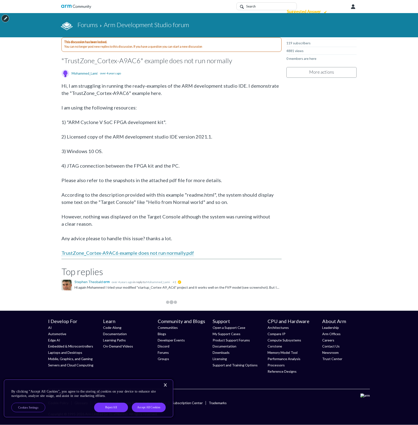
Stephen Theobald (89, 282)
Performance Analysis (284, 359)
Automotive (57, 334)
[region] (88, 398)
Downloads (221, 352)
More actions (321, 72)
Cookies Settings (28, 407)
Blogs (162, 334)
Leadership (330, 327)
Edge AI (54, 340)
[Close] (165, 385)
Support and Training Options (235, 365)
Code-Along (112, 327)
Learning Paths (114, 340)
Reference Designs (282, 371)
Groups (163, 359)
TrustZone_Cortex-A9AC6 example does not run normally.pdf (127, 253)
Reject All (111, 407)
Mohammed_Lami (84, 73)
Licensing (220, 359)
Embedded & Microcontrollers (70, 346)
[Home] (76, 7)
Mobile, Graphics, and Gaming (70, 359)
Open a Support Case (229, 327)
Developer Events (171, 340)
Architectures (278, 327)
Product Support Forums (231, 340)
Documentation (115, 334)
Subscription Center (187, 403)
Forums (163, 352)
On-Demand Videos (118, 346)
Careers (328, 340)
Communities (168, 327)
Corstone (275, 346)
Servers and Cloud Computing (70, 365)
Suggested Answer (304, 11)
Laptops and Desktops (65, 352)
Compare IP (276, 334)
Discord (163, 346)
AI (50, 327)
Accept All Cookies (148, 407)
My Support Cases (226, 334)
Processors (276, 365)
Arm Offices (331, 334)
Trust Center (332, 359)
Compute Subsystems (284, 340)
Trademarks (218, 403)
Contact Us (331, 346)
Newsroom (330, 352)
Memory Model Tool (283, 352)
